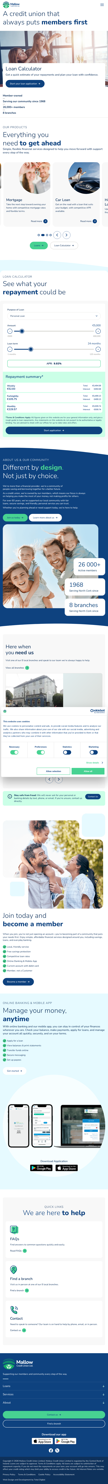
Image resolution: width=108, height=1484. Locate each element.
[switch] (41, 752)
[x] (57, 1450)
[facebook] (51, 1450)
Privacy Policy (9, 1474)
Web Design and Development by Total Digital (24, 1479)
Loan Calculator (62, 245)
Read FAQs (16, 1250)
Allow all (88, 771)
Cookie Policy (44, 1474)
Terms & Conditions (27, 1474)
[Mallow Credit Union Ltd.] (10, 4)
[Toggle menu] (102, 5)
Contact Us (93, 796)
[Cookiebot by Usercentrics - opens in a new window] (92, 711)
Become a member (16, 981)
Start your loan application (23, 83)
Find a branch (17, 1290)
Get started (13, 1070)
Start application (52, 430)
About (7, 1402)
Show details (92, 762)
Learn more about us (43, 517)
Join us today (13, 517)
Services (8, 1394)
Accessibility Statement (63, 1474)
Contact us (15, 1330)
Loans (37, 245)
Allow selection (53, 771)
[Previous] (57, 235)
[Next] (66, 235)
